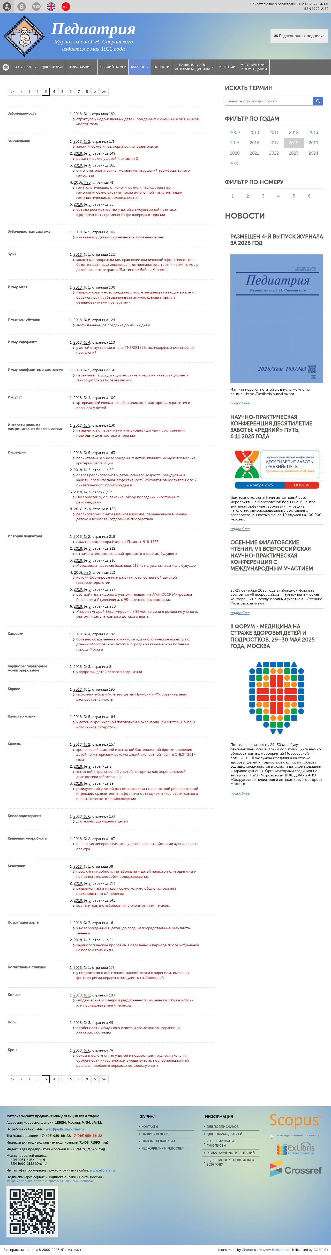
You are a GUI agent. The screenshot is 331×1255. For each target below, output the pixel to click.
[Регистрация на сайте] (7, 6)
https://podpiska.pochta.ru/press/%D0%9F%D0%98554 (50, 1181)
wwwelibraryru (102, 1170)
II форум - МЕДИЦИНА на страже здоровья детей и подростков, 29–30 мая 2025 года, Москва (272, 636)
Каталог (138, 67)
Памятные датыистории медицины (192, 67)
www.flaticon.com (276, 1250)
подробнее (240, 403)
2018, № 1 (81, 114)
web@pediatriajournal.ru (65, 1129)
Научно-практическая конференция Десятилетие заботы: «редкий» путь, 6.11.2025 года (271, 427)
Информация (80, 67)
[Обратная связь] (36, 6)
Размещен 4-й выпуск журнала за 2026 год (276, 239)
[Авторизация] (21, 6)
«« (12, 92)
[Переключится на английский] (51, 6)
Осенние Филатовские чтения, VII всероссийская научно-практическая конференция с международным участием (271, 555)
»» (104, 92)
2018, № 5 (82, 182)
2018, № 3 (82, 153)
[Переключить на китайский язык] (66, 6)
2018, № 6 (81, 320)
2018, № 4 (82, 165)
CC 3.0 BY (320, 1250)
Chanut (247, 1250)
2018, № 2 (81, 141)
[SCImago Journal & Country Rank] (296, 1135)
